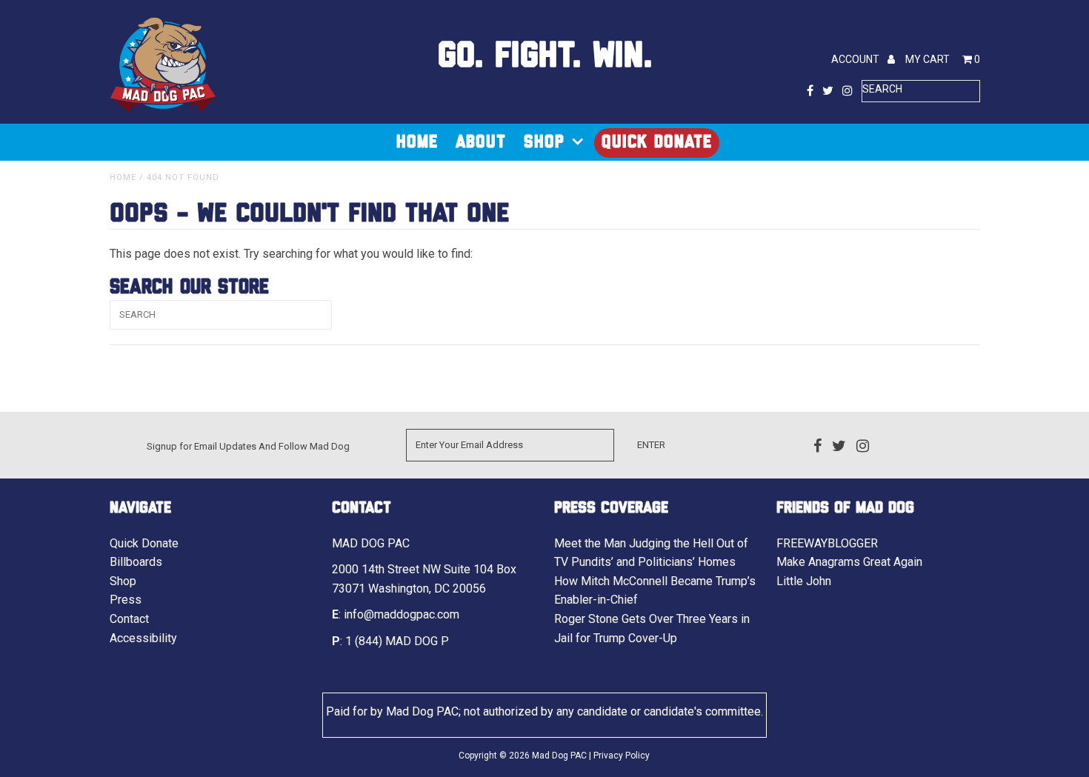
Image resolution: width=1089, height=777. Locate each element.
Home (417, 142)
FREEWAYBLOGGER (827, 543)
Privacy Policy (621, 755)
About (481, 142)
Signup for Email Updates (201, 446)
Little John (803, 581)
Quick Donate (657, 142)
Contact (129, 619)
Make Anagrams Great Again (849, 562)
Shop (544, 142)
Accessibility (143, 638)
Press (125, 600)
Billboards (136, 562)
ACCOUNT (856, 59)
